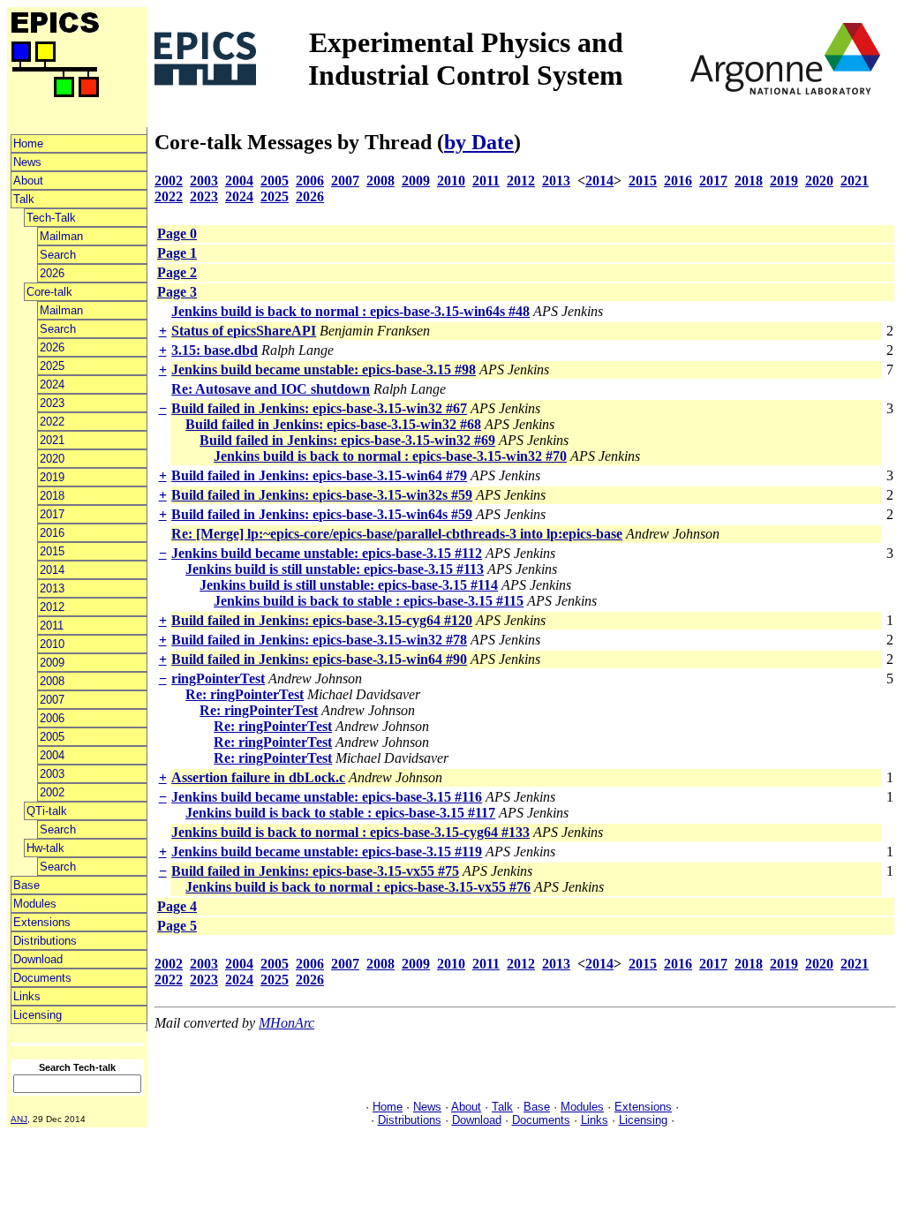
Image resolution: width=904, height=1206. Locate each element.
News (27, 162)
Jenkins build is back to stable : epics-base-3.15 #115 (369, 600)
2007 (52, 699)
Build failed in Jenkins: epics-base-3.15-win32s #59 (321, 494)
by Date (479, 142)
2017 (52, 514)
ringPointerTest (218, 678)
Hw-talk (45, 848)
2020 (52, 458)
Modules (34, 903)
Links (27, 996)
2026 (52, 273)
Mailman (61, 236)
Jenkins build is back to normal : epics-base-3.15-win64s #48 (350, 311)
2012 (52, 607)
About (28, 180)
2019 (52, 477)
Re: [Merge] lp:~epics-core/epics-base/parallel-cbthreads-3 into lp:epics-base (396, 533)
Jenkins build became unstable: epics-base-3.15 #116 (326, 796)
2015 (52, 551)
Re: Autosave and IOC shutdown (270, 388)
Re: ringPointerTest (244, 694)
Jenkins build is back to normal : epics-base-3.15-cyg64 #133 (350, 832)
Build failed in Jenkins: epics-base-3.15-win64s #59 (321, 514)
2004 (52, 755)
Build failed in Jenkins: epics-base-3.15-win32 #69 (347, 440)
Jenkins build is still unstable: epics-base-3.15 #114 (349, 584)
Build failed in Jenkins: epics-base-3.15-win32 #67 (319, 408)
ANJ (19, 1119)
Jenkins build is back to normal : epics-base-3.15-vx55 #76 (358, 886)
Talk (23, 199)
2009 (52, 662)
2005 (52, 736)
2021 (52, 440)
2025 (52, 366)
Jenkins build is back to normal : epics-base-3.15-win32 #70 (390, 456)
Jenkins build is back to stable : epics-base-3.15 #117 (340, 812)
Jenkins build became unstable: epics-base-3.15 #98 (323, 369)
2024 (52, 384)
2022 (52, 421)
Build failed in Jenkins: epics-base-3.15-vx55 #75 (315, 870)
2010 (52, 644)
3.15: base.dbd (214, 350)
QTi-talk (46, 811)
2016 (52, 532)
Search (58, 254)
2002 (52, 792)
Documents (42, 977)
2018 (52, 495)
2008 (52, 681)
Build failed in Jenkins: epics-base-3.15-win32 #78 (319, 639)
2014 (52, 570)
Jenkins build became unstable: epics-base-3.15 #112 (326, 553)
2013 (52, 588)
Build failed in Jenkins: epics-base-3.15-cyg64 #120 (321, 620)
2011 (52, 625)
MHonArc (286, 1022)
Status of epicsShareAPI (243, 330)
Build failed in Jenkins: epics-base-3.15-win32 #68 (333, 424)
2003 (52, 773)
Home (28, 143)
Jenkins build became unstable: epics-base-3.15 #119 (326, 851)
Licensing (37, 1014)
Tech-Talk (51, 217)
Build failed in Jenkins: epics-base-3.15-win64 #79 (319, 475)
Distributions (45, 940)
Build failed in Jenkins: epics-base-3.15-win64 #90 (319, 659)
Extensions (42, 922)
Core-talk (49, 291)
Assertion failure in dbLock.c (258, 777)
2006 (52, 718)
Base (26, 885)
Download (38, 959)
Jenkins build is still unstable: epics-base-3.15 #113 (334, 569)
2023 (52, 403)
